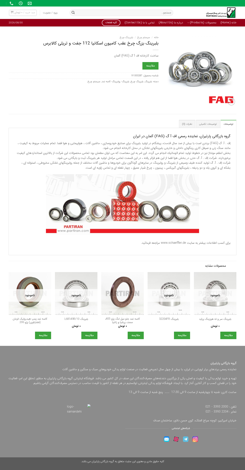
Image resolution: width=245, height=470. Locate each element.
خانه (156, 37)
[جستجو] (73, 13)
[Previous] (236, 308)
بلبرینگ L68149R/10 (76, 319)
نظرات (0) (187, 124)
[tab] (228, 124)
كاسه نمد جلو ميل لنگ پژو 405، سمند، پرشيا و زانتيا (122, 320)
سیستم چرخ (143, 37)
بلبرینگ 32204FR (169, 319)
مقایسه (150, 65)
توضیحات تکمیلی (208, 124)
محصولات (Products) (203, 23)
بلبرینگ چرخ (126, 37)
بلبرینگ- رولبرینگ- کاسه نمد (115, 82)
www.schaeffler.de (173, 242)
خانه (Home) (228, 23)
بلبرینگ (148, 82)
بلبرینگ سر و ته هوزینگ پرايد (215, 319)
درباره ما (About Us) (171, 23)
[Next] (9, 308)
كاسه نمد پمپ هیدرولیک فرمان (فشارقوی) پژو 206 (30, 320)
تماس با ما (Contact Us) (139, 23)
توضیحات (228, 124)
